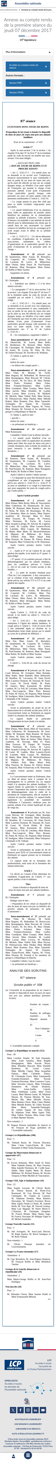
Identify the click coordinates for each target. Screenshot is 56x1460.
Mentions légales (12, 1441)
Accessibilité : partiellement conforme (35, 1441)
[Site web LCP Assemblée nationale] (28, 1365)
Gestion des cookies (42, 1444)
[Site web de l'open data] (28, 1385)
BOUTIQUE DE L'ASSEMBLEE (27, 1419)
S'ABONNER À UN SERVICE (27, 1429)
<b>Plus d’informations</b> (28, 52)
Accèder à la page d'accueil (4, 3)
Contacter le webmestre (15, 1444)
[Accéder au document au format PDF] (28, 83)
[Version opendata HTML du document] (28, 92)
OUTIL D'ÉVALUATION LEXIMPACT (27, 1434)
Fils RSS (30, 1444)
